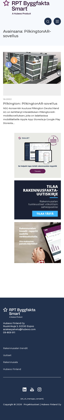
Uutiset (7, 355)
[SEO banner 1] (37, 177)
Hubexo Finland (12, 369)
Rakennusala (10, 362)
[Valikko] (57, 21)
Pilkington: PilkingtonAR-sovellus (30, 103)
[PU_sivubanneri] (37, 262)
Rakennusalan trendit (15, 348)
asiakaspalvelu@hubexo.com (19, 329)
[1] (37, 218)
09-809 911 (9, 332)
